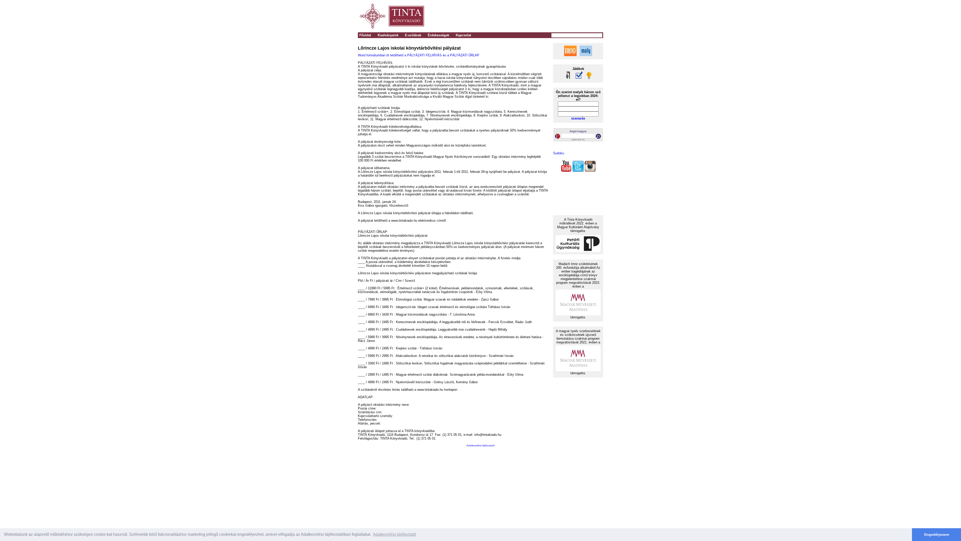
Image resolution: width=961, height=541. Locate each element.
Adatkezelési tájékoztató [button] (394, 534)
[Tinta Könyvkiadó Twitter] (578, 171)
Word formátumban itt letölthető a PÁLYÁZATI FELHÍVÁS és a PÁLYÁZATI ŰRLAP (418, 55)
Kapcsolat (463, 35)
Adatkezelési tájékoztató (480, 445)
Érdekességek (438, 35)
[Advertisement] (533, 16)
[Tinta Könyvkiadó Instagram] (590, 171)
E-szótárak (413, 35)
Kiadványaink (388, 35)
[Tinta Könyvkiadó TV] (566, 171)
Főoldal (365, 35)
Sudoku (558, 153)
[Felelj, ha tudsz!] (588, 78)
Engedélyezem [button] (936, 534)
